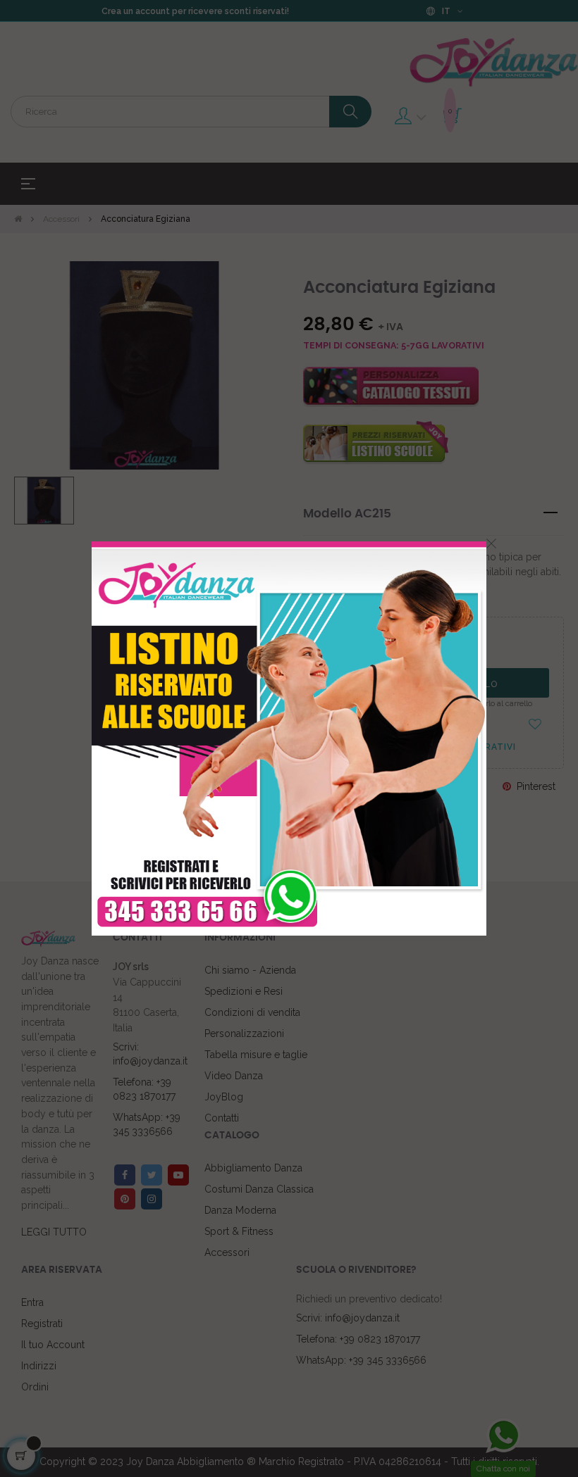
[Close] (491, 543)
